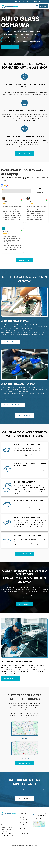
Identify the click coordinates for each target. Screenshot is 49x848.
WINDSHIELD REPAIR (10, 342)
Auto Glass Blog (35, 845)
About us (23, 814)
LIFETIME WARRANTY (10, 678)
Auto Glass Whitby (25, 758)
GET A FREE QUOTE (24, 604)
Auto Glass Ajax (25, 738)
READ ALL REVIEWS (24, 260)
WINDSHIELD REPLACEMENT (12, 405)
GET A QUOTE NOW (10, 47)
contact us (24, 833)
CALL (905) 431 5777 (24, 554)
